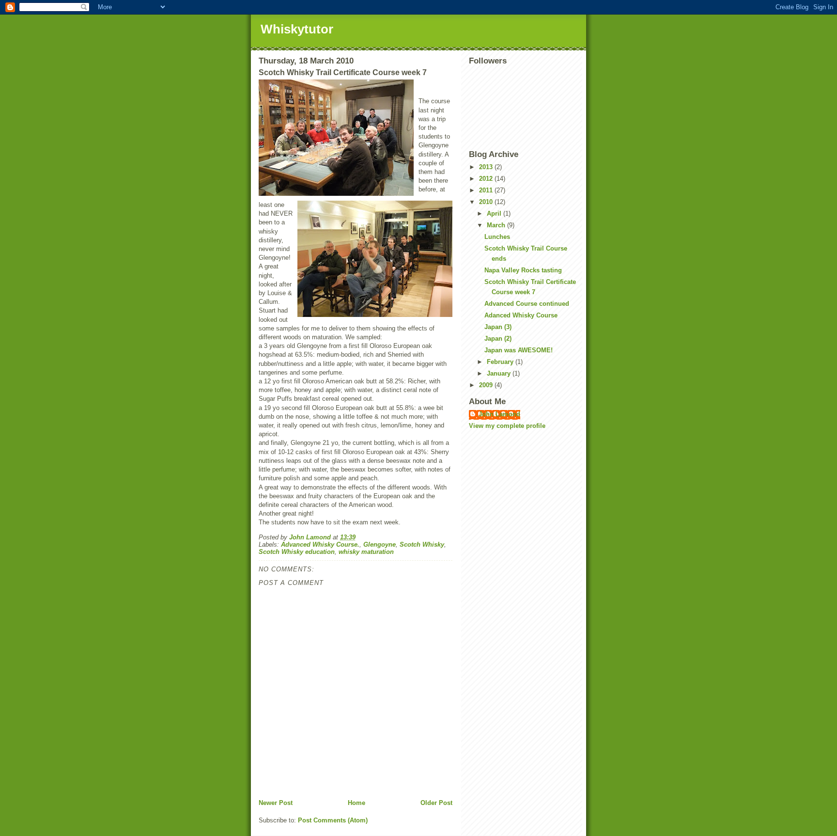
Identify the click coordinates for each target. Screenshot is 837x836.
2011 (487, 190)
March (497, 225)
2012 (487, 178)
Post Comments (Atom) (333, 820)
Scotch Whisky (422, 544)
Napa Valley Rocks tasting (523, 270)
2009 (487, 385)
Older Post (436, 802)
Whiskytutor (297, 29)
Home (356, 802)
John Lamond (499, 414)
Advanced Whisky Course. (320, 544)
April (495, 213)
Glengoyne (379, 544)
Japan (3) (498, 327)
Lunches (497, 236)
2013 (487, 167)
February (501, 361)
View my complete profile (507, 425)
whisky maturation (366, 551)
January (499, 373)
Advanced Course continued (526, 303)
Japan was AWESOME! (518, 350)
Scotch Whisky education (297, 551)
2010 (487, 201)
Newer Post (276, 802)
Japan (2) (498, 338)
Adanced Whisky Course (521, 315)
